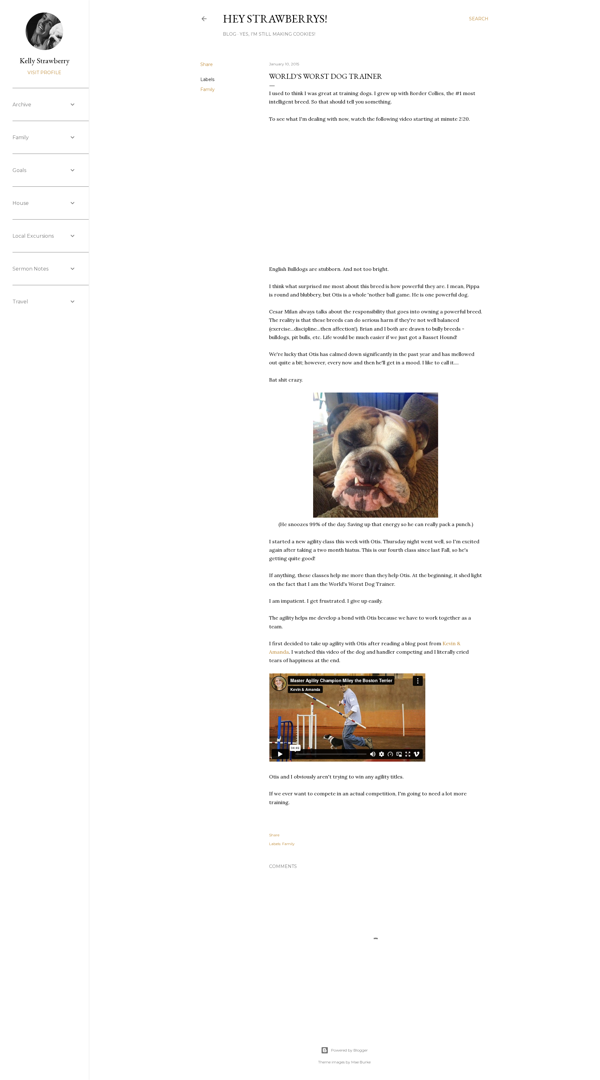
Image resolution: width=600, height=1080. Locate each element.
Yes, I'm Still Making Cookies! (277, 34)
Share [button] (206, 64)
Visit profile (44, 72)
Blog (229, 34)
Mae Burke (361, 1062)
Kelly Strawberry (44, 60)
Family (207, 89)
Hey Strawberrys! (275, 18)
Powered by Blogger (349, 1050)
